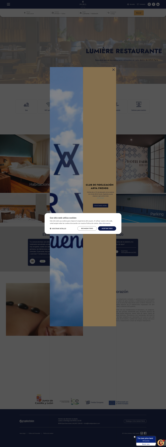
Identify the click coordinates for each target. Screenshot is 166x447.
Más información (104, 223)
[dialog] (83, 223)
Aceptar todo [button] (107, 228)
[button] (58, 228)
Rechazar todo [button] (87, 228)
